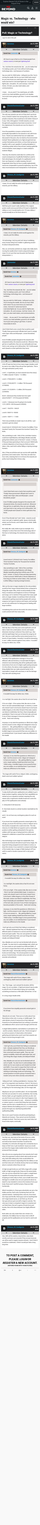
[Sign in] (32, 8)
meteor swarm (8, 61)
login (23, 1259)
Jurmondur (14, 53)
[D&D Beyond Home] (8, 8)
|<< (5, 28)
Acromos (13, 272)
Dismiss (36, 2)
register (9, 1262)
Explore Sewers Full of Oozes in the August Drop (15, 2)
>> (19, 53)
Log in (4, 38)
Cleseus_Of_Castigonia (18, 229)
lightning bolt (25, 61)
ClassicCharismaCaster (18, 974)
